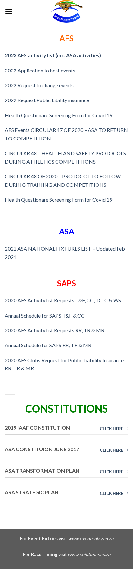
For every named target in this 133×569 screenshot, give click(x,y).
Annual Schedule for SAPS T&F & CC (45, 315)
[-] (66, 11)
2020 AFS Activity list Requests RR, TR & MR (54, 330)
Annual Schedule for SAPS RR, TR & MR (48, 345)
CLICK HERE (111, 428)
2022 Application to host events (40, 70)
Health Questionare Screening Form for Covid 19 (58, 115)
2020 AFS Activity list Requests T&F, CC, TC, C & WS (63, 300)
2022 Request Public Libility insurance (47, 100)
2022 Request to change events (39, 85)
